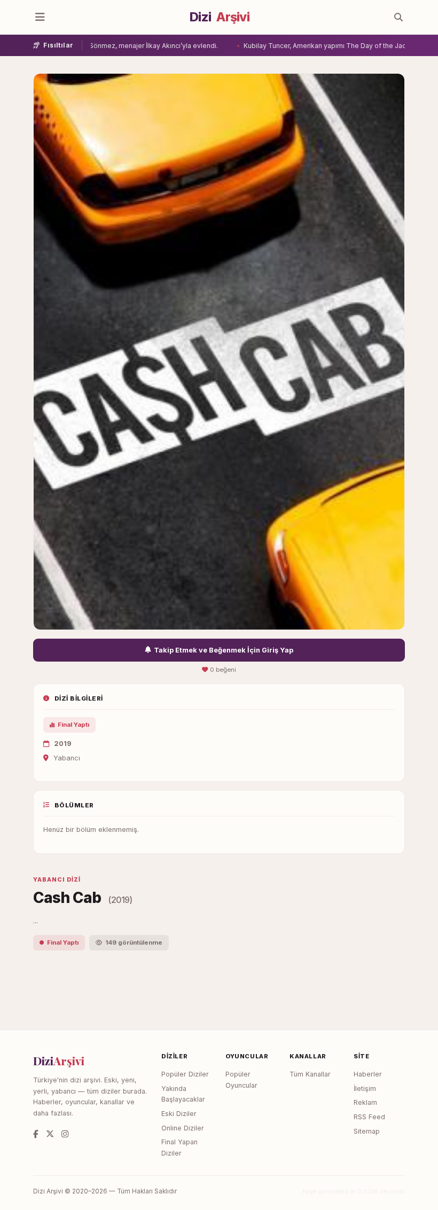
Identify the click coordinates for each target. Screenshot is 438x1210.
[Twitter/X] (50, 1134)
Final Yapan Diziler (179, 1147)
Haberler (368, 1074)
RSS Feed (369, 1117)
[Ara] (398, 17)
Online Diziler (182, 1128)
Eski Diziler (179, 1114)
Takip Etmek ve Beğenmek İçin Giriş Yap (223, 650)
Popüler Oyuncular (241, 1079)
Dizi (219, 17)
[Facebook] (35, 1134)
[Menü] (40, 17)
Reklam (365, 1102)
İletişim (365, 1089)
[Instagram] (64, 1134)
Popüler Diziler (185, 1074)
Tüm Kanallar (310, 1074)
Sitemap (367, 1131)
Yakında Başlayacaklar (183, 1094)
